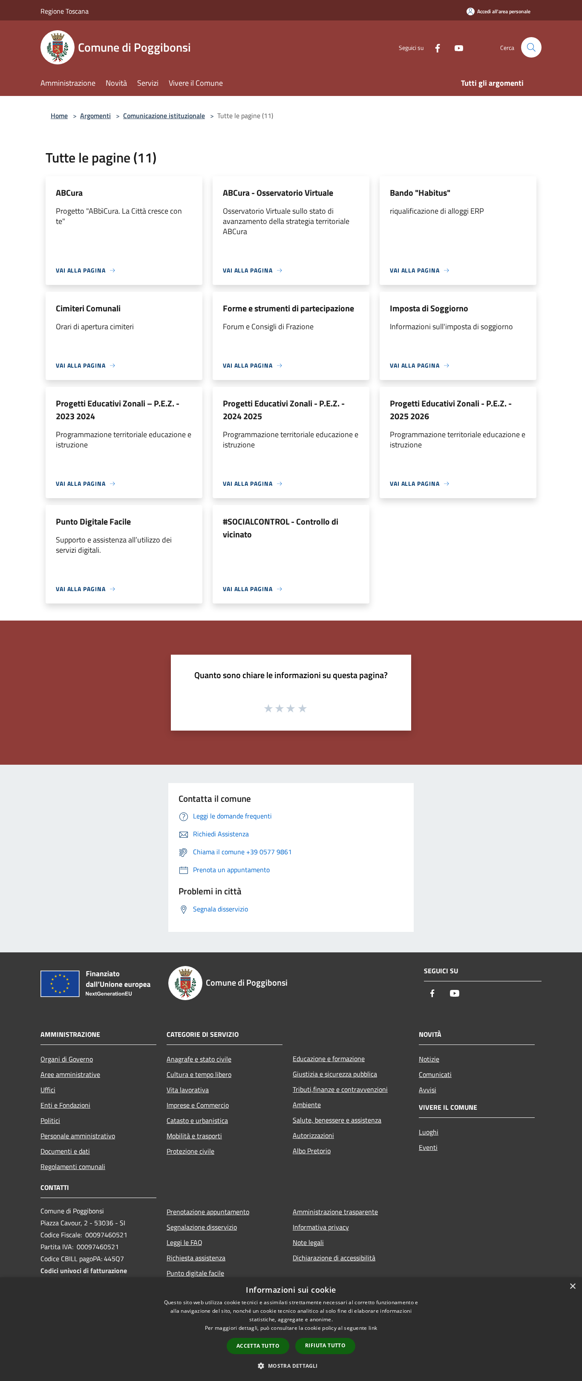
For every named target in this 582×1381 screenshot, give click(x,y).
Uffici (47, 1090)
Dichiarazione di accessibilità (334, 1258)
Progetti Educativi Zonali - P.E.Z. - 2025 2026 (451, 410)
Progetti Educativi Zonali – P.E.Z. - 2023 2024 (117, 410)
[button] (290, 1366)
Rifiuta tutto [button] (325, 1345)
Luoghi (428, 1132)
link (373, 1328)
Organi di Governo (66, 1059)
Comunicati (435, 1074)
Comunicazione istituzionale (164, 115)
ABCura (69, 192)
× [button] (572, 1286)
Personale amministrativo (77, 1136)
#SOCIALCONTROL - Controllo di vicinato (280, 528)
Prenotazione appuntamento (208, 1212)
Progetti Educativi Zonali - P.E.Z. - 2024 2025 (284, 410)
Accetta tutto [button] (257, 1345)
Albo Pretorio (312, 1151)
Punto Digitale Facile (93, 521)
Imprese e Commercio (198, 1105)
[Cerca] (531, 47)
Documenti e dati (65, 1151)
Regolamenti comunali (72, 1166)
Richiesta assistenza (196, 1258)
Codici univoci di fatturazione (83, 1270)
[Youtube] (455, 47)
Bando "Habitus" (420, 192)
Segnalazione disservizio (202, 1227)
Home (59, 115)
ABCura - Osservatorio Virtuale (278, 192)
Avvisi (427, 1090)
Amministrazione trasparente (335, 1212)
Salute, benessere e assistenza (337, 1120)
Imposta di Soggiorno (429, 308)
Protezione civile (190, 1151)
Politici (50, 1120)
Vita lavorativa (188, 1090)
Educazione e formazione (329, 1058)
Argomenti (95, 115)
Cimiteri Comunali (88, 308)
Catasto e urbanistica (197, 1120)
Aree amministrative (70, 1074)
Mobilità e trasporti (194, 1136)
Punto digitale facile (195, 1273)
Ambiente (307, 1105)
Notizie (429, 1059)
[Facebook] (434, 47)
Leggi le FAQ (184, 1242)
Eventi (428, 1147)
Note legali (308, 1242)
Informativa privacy (321, 1227)
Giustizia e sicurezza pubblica (335, 1074)
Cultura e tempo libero (199, 1074)
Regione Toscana (64, 11)
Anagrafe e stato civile (199, 1059)
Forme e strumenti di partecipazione (288, 308)
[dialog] (291, 1329)
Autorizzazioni (313, 1135)
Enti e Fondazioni (65, 1105)
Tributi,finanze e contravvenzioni (340, 1089)
